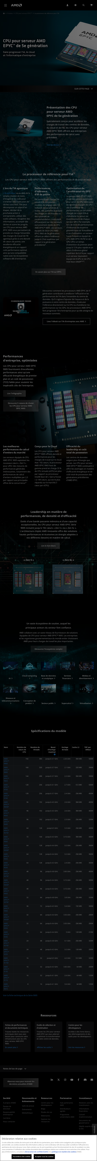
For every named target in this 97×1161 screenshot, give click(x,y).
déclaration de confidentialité (36, 1152)
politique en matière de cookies (64, 1152)
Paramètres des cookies (21, 1156)
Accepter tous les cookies (44, 1156)
